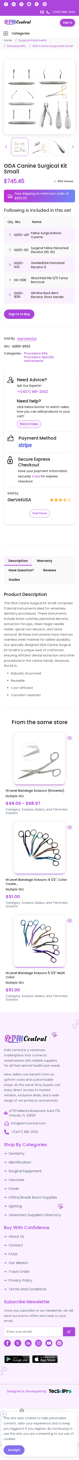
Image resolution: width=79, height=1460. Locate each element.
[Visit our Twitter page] (37, 4)
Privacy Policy (19, 1266)
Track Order (18, 1257)
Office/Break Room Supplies (30, 1188)
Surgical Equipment (23, 1164)
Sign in (67, 22)
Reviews (49, 565)
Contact (15, 1233)
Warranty (44, 555)
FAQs (12, 1241)
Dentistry (15, 1147)
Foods (13, 1180)
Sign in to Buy (19, 314)
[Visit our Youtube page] (29, 4)
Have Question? (21, 565)
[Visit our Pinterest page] (44, 4)
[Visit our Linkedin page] (14, 4)
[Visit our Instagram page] (21, 4)
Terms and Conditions (26, 1274)
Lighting (14, 1196)
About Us (15, 1225)
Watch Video (29, 419)
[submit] (69, 1316)
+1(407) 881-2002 (56, 386)
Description (18, 555)
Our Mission (17, 1249)
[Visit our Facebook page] (6, 4)
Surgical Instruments (32, 40)
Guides (14, 574)
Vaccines (16, 1172)
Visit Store (39, 508)
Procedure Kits (16, 46)
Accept (14, 1450)
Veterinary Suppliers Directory (31, 1204)
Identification (19, 1155)
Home (8, 40)
